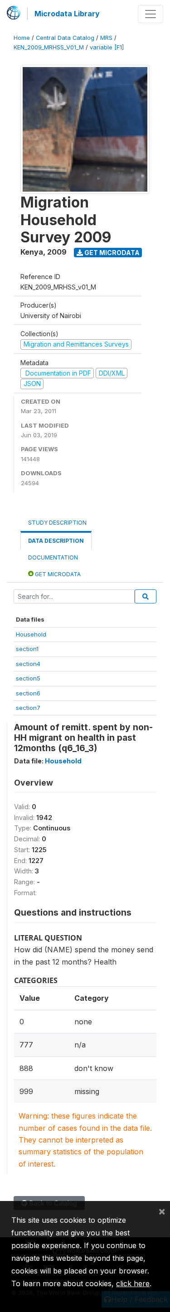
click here (133, 1283)
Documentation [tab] (53, 557)
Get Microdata (111, 252)
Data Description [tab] (56, 540)
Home (22, 37)
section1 (27, 648)
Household (31, 634)
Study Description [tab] (57, 522)
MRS (106, 37)
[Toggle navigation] (150, 14)
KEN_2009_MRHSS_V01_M (49, 47)
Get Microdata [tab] (57, 574)
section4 (28, 663)
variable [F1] (107, 47)
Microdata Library (67, 13)
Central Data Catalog (65, 37)
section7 (28, 707)
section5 (28, 678)
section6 (28, 693)
